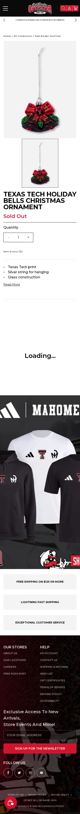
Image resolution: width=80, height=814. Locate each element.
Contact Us (48, 660)
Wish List (46, 673)
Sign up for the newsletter (40, 748)
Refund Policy (60, 794)
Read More (11, 284)
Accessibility (49, 700)
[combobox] (63, 8)
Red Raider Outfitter (48, 36)
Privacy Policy (37, 794)
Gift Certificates (52, 680)
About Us (10, 653)
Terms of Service (52, 687)
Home (7, 36)
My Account (49, 653)
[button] (4, 20)
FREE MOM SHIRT (14, 673)
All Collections (23, 36)
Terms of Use (16, 794)
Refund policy (51, 694)
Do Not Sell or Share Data (40, 800)
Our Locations (14, 660)
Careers (9, 666)
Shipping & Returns (54, 666)
